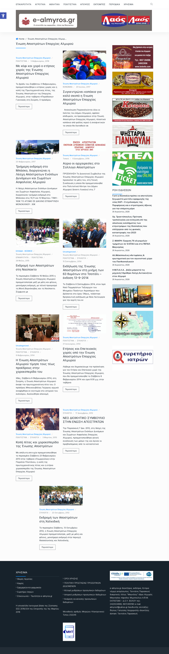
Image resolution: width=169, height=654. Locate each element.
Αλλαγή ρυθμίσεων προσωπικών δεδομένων (85, 590)
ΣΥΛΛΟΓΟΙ (81, 258)
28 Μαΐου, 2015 (22, 261)
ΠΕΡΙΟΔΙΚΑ (114, 4)
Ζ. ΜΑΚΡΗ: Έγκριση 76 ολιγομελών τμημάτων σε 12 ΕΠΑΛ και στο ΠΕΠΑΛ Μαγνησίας (131, 243)
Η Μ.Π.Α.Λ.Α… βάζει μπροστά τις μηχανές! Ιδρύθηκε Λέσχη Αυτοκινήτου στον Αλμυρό (132, 273)
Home (21, 39)
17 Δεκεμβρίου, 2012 (84, 413)
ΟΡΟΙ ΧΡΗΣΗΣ (71, 578)
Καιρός (20, 583)
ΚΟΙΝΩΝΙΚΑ (67, 87)
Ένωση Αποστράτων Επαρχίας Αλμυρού (47, 39)
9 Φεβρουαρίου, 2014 (25, 355)
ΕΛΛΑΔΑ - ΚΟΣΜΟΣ (24, 251)
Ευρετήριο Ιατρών (25, 592)
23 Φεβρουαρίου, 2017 (26, 162)
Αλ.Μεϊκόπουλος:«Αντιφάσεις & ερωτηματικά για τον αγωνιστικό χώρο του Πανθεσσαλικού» (132, 258)
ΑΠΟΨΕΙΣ (85, 4)
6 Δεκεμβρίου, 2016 (80, 159)
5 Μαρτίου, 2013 (50, 437)
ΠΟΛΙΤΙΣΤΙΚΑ (69, 4)
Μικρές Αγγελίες (24, 579)
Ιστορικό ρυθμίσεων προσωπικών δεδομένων (85, 594)
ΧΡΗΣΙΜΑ (128, 4)
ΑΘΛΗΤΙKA (54, 4)
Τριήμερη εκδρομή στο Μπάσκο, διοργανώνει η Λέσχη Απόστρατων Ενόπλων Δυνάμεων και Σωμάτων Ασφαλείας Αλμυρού (37, 174)
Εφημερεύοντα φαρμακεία (29, 587)
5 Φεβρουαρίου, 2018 (40, 61)
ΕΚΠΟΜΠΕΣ (99, 4)
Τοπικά (66, 159)
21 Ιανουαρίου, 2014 (71, 344)
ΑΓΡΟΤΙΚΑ (40, 4)
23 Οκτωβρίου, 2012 (60, 513)
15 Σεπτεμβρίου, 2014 (72, 261)
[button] (3, 15)
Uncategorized (69, 252)
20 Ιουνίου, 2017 (83, 87)
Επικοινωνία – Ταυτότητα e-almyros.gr (34, 596)
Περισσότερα (24, 106)
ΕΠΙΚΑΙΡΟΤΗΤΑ (23, 4)
